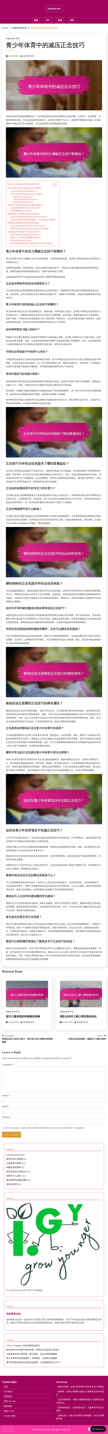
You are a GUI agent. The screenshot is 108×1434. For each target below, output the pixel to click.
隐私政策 (8, 1406)
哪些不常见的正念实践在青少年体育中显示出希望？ (30, 229)
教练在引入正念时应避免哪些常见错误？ (25, 237)
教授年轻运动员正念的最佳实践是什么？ (25, 235)
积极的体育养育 (13, 38)
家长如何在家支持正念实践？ (21, 240)
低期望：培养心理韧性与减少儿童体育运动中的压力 (80, 1393)
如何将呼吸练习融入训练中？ (23, 197)
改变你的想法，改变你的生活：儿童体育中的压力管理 (80, 1409)
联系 (60, 20)
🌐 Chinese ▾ (98, 1429)
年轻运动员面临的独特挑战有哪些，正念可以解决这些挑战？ (33, 220)
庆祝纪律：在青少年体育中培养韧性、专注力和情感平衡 (80, 1417)
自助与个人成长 (13, 1175)
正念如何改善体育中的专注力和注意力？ (25, 208)
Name (6, 1095)
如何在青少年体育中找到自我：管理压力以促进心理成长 (32, 1349)
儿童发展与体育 (13, 1163)
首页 (72, 20)
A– (11, 1429)
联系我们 (8, 1396)
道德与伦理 (11, 1184)
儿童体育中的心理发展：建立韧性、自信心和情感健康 (31, 1354)
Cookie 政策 (9, 1415)
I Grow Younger (35, 1290)
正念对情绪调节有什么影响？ (21, 211)
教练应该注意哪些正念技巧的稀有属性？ (24, 223)
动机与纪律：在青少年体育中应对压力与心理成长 (81, 1386)
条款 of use (9, 1411)
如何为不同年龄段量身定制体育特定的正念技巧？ (29, 217)
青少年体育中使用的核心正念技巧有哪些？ (26, 194)
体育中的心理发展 (14, 1159)
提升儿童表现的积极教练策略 (23, 1016)
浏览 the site (10, 1401)
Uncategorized (14, 1154)
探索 (36, 20)
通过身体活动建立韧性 (16, 1180)
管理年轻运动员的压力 (16, 1171)
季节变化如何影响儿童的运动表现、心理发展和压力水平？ (33, 1362)
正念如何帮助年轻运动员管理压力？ (24, 191)
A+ (5, 1429)
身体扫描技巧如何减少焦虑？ (23, 202)
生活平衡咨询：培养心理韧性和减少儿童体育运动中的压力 (80, 1401)
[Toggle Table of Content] (54, 184)
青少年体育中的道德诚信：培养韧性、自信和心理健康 (31, 1358)
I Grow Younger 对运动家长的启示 (23, 1345)
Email (5, 1106)
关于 (48, 20)
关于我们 (8, 1391)
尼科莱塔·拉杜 (28, 56)
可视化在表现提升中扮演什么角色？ (25, 199)
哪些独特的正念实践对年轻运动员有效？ (24, 214)
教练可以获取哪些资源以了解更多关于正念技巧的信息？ (31, 243)
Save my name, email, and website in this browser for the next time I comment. (44, 1127)
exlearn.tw (54, 8)
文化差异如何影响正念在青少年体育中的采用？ (28, 226)
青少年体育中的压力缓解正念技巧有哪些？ (24, 188)
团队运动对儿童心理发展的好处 (78, 1016)
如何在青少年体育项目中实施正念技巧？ (24, 231)
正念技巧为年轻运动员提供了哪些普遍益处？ (25, 205)
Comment (8, 1064)
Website (6, 1117)
